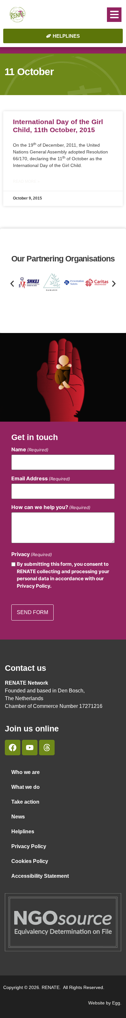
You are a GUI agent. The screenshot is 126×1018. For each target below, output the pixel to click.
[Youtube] (29, 747)
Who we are (25, 772)
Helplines (22, 831)
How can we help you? (50, 507)
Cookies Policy (29, 861)
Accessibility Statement (40, 876)
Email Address (40, 478)
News (18, 816)
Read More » (26, 181)
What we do (25, 787)
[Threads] (47, 747)
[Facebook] (12, 747)
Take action (25, 802)
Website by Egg (104, 1002)
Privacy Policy (28, 846)
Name (29, 449)
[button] (114, 14)
